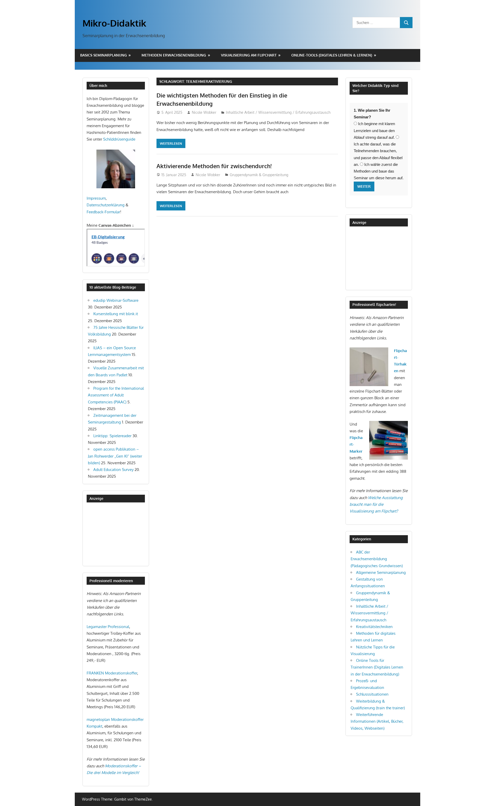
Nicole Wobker (204, 112)
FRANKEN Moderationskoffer (112, 673)
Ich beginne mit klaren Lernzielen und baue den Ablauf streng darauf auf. (374, 130)
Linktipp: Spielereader (112, 435)
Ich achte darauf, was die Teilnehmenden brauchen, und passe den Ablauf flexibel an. (378, 154)
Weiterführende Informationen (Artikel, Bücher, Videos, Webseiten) (377, 721)
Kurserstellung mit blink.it (115, 313)
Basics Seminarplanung (103, 55)
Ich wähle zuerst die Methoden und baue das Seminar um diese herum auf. (378, 171)
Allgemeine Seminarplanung (381, 572)
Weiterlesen (171, 143)
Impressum (96, 198)
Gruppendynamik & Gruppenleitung (259, 175)
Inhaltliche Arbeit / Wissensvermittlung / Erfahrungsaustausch (278, 112)
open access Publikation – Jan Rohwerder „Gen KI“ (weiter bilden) (115, 456)
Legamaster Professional (108, 626)
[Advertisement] (112, 534)
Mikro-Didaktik (114, 23)
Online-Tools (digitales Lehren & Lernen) (331, 55)
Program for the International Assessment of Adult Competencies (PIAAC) (116, 395)
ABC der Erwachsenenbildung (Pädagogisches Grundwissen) (377, 559)
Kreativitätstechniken (374, 626)
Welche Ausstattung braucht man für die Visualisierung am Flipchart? (376, 504)
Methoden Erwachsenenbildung (174, 55)
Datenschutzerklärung (106, 204)
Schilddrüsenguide (119, 139)
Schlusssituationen (372, 694)
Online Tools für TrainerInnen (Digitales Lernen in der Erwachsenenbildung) (377, 667)
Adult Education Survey (113, 469)
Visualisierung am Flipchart (249, 55)
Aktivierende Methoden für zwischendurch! (214, 165)
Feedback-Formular (103, 211)
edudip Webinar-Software (115, 300)
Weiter (364, 186)
